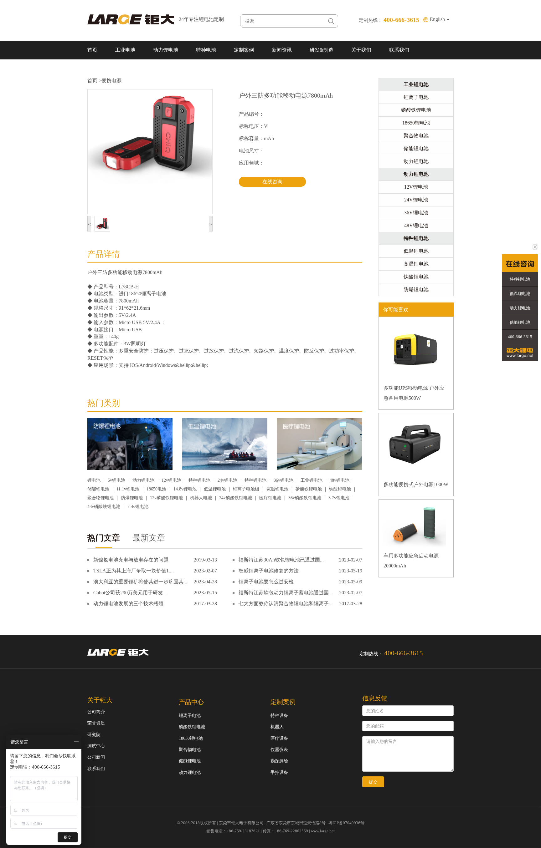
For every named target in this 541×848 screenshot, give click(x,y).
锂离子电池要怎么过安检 (266, 581)
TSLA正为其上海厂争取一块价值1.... (133, 570)
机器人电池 (201, 497)
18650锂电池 (416, 122)
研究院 (93, 734)
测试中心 (96, 746)
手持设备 (279, 772)
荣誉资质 (96, 723)
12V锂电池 (416, 187)
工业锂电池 (311, 480)
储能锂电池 (98, 489)
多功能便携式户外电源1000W (416, 484)
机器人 (277, 726)
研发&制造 (321, 50)
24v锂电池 (227, 480)
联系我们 (399, 50)
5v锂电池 (116, 480)
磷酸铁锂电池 (309, 489)
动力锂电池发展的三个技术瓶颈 (128, 603)
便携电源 (111, 80)
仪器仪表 (279, 749)
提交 (373, 782)
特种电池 (206, 50)
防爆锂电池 (132, 497)
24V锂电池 (416, 199)
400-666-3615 (520, 336)
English (438, 19)
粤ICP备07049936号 (346, 822)
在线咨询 (272, 181)
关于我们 (361, 50)
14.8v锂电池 (185, 489)
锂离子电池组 (246, 489)
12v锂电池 (171, 480)
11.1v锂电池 (127, 489)
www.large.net (323, 831)
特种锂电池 (199, 480)
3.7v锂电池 (338, 497)
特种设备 (279, 715)
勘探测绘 (279, 761)
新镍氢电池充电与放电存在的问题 (130, 559)
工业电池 (125, 50)
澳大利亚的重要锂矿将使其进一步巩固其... (140, 581)
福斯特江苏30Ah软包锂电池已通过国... (281, 559)
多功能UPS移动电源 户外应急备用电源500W (414, 393)
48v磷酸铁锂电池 (103, 506)
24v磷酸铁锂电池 (235, 497)
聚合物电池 (416, 135)
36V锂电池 (416, 212)
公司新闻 (96, 757)
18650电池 (156, 489)
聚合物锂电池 (100, 497)
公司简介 (96, 711)
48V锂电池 (416, 225)
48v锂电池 (339, 480)
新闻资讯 (282, 50)
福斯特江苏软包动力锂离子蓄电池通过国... (285, 592)
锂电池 (93, 480)
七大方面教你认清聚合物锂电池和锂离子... (285, 603)
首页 (92, 50)
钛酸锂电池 (340, 489)
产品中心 (191, 701)
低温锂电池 (215, 489)
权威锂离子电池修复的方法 (269, 570)
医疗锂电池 (270, 497)
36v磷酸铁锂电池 (304, 497)
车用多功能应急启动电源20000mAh (411, 560)
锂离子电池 (416, 97)
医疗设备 (279, 738)
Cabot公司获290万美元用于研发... (130, 592)
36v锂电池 (283, 480)
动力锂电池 (165, 50)
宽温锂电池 (277, 489)
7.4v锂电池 (137, 506)
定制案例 (244, 50)
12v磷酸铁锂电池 (166, 497)
